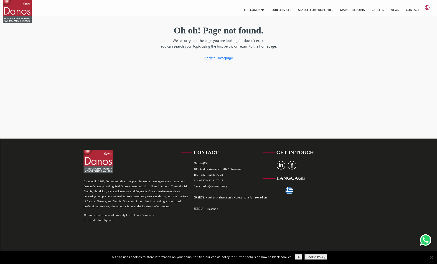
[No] (431, 257)
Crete (239, 197)
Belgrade (212, 209)
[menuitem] (427, 7)
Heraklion (261, 197)
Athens (212, 197)
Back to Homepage (218, 57)
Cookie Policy (315, 257)
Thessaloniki (226, 197)
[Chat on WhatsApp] (425, 240)
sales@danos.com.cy (215, 186)
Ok (298, 257)
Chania (248, 197)
